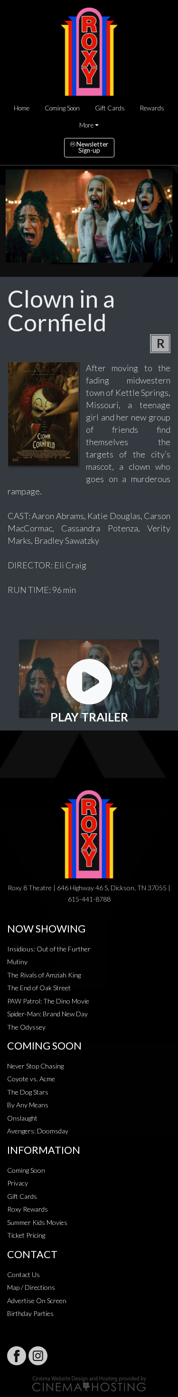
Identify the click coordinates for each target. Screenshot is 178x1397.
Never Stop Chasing (35, 1066)
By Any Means (27, 1105)
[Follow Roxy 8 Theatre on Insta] (37, 1355)
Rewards (152, 108)
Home (21, 108)
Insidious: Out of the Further (49, 949)
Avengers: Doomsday (37, 1131)
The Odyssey (26, 1027)
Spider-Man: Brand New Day (47, 1014)
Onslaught (22, 1118)
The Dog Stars (27, 1092)
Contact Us (23, 1274)
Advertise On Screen (36, 1301)
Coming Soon (62, 108)
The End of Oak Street (39, 988)
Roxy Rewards (27, 1209)
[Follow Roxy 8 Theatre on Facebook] (16, 1355)
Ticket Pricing (26, 1235)
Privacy (17, 1183)
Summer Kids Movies (37, 1222)
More (86, 125)
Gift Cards (110, 108)
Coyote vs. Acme (31, 1079)
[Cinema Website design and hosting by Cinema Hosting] (89, 1383)
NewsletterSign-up (91, 147)
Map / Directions (31, 1287)
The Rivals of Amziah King (44, 975)
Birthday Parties (30, 1313)
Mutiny (17, 962)
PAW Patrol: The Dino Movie (48, 1001)
